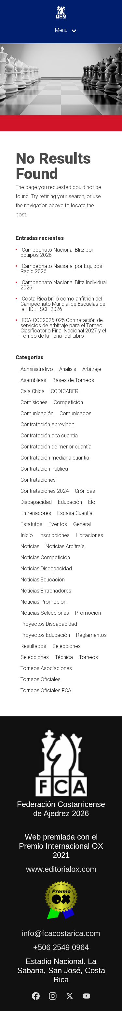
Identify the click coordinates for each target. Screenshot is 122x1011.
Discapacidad (36, 502)
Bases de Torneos (73, 380)
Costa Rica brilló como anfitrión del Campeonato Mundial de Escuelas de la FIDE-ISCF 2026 (62, 304)
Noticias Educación (42, 580)
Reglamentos (91, 635)
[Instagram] (52, 996)
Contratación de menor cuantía (55, 447)
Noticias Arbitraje (65, 546)
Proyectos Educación (45, 635)
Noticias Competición (45, 557)
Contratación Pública (44, 469)
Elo (91, 502)
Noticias (29, 546)
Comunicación (36, 413)
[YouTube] (86, 996)
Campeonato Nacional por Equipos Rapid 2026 (61, 268)
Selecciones (66, 646)
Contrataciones (38, 480)
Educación (70, 502)
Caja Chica (32, 391)
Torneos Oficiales (40, 679)
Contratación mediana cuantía (54, 458)
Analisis (67, 369)
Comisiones (33, 402)
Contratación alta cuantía (49, 435)
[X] (69, 996)
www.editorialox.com (61, 869)
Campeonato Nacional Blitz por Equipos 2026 (56, 252)
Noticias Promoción (43, 602)
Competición (68, 402)
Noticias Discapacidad (46, 568)
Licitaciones (89, 535)
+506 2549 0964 (61, 947)
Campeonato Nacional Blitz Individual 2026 (63, 285)
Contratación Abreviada (47, 424)
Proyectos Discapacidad (48, 624)
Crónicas (85, 491)
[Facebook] (36, 996)
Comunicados (75, 413)
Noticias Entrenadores (45, 591)
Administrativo (36, 369)
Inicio (26, 535)
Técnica (64, 657)
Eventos (57, 524)
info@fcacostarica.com (61, 933)
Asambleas (33, 380)
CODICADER (64, 391)
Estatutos (31, 524)
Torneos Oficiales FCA (45, 690)
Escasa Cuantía (74, 513)
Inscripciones (54, 535)
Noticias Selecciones (44, 613)
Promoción (88, 613)
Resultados (33, 646)
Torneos (88, 657)
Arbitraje (91, 369)
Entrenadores (35, 513)
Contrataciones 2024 (44, 491)
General (82, 524)
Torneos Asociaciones (46, 668)
